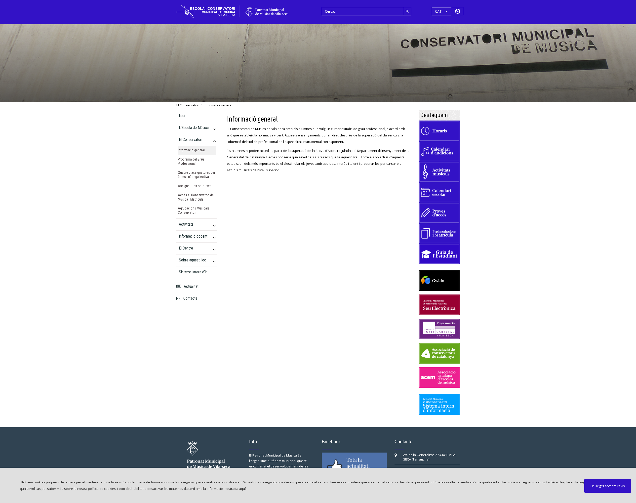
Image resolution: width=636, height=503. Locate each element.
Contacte (189, 298)
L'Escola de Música (194, 127)
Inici (182, 115)
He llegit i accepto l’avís (608, 486)
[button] (441, 11)
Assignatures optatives (194, 186)
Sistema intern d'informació (195, 272)
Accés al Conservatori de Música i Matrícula (196, 197)
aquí (242, 488)
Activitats (186, 224)
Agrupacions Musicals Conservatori (193, 210)
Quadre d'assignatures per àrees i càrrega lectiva (196, 174)
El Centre (186, 248)
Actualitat (190, 286)
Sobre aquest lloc (192, 260)
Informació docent (193, 236)
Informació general (218, 105)
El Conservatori (187, 105)
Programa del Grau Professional (191, 161)
